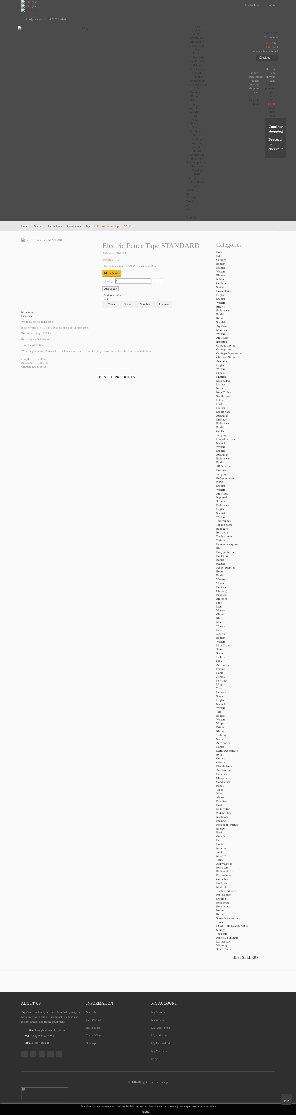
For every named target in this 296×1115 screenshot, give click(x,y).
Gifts (194, 127)
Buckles (194, 111)
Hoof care (222, 883)
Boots (194, 96)
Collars (220, 758)
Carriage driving (197, 84)
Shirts (219, 649)
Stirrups (197, 53)
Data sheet (27, 315)
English (220, 263)
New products (94, 1020)
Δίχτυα (220, 797)
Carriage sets (223, 349)
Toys (219, 688)
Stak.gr (164, 1082)
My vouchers (159, 1051)
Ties (194, 115)
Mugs (219, 684)
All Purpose (223, 466)
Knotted (221, 376)
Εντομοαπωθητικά (227, 544)
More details (112, 273)
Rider (219, 548)
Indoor (220, 279)
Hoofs (219, 844)
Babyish (221, 594)
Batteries (221, 774)
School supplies (225, 567)
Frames (220, 668)
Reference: (108, 253)
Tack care (197, 166)
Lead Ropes (223, 380)
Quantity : (108, 281)
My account (164, 1003)
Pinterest (163, 304)
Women (220, 610)
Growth (220, 836)
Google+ (144, 304)
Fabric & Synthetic (227, 937)
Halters (197, 65)
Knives (220, 910)
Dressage (221, 419)
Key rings (222, 680)
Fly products (223, 875)
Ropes (220, 785)
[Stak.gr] (83, 47)
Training (197, 76)
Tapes (219, 789)
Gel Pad (220, 431)
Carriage (221, 259)
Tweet (111, 304)
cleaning (197, 146)
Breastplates (197, 37)
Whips (194, 123)
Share (127, 304)
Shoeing (197, 170)
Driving (220, 727)
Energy (220, 828)
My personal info (161, 1043)
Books (220, 559)
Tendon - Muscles (226, 891)
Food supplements (197, 162)
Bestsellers (246, 957)
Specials (91, 1012)
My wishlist (252, 4)
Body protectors (225, 552)
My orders (157, 1020)
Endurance (222, 310)
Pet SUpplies (223, 894)
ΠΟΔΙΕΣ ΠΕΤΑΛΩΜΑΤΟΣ (232, 926)
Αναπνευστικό (224, 863)
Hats (218, 630)
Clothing (194, 92)
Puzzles (220, 563)
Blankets (197, 72)
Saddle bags (197, 45)
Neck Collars (197, 69)
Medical (221, 887)
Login (271, 4)
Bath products (224, 871)
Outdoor (221, 283)
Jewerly (220, 676)
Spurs (194, 119)
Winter (220, 583)
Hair (218, 840)
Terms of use (94, 1035)
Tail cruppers (197, 41)
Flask (219, 404)
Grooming (222, 879)
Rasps (219, 914)
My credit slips (160, 1027)
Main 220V (223, 809)
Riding (220, 731)
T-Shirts (220, 657)
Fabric (220, 400)
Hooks (220, 746)
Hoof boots (222, 902)
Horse (219, 252)
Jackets (220, 633)
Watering (197, 143)
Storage (197, 150)
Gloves (220, 614)
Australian (222, 361)
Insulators (222, 817)
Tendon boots (197, 80)
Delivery (191, 197)
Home (219, 672)
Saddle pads (197, 61)
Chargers (221, 778)
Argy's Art (222, 326)
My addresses (159, 1035)
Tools (219, 922)
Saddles (197, 30)
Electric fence (197, 178)
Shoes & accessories (228, 918)
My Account (158, 1012)
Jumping (221, 435)
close (146, 1111)
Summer (221, 287)
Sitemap (91, 1043)
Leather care (223, 941)
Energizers (222, 801)
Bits (197, 49)
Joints (219, 852)
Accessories (197, 154)
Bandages (222, 528)
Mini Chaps (223, 645)
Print (105, 299)
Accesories (222, 665)
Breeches (221, 598)
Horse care (197, 158)
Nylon (220, 388)
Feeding (197, 139)
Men (219, 606)
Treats (219, 859)
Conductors (223, 781)
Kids (219, 602)
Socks (219, 653)
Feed (219, 832)
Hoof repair (222, 906)
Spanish (221, 267)
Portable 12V (224, 813)
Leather (220, 384)
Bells (197, 174)
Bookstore (195, 131)
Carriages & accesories (229, 353)
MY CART (271, 33)
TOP (286, 1100)
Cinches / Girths (197, 57)
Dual (219, 805)
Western (221, 271)
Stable (220, 739)
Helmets (194, 100)
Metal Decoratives (227, 750)
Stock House (223, 949)
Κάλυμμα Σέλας (225, 478)
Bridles (197, 33)
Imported (221, 341)
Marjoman (222, 330)
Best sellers (93, 1027)
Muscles (221, 855)
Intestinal (221, 848)
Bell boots (222, 532)
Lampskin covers (226, 439)
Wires (219, 793)
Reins (219, 318)
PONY (220, 481)
